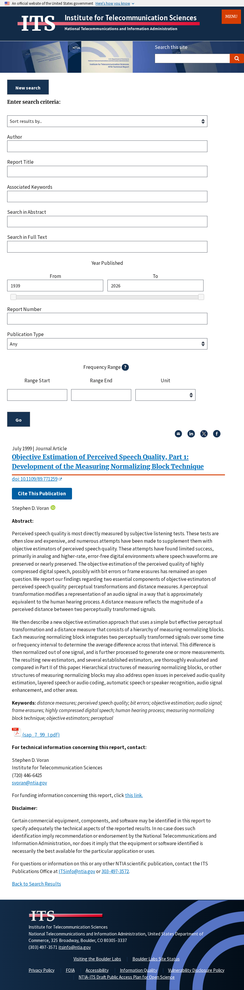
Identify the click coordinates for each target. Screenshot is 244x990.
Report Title (20, 162)
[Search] (237, 58)
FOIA (70, 970)
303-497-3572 (115, 871)
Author (14, 137)
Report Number (24, 309)
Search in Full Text (27, 237)
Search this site (171, 47)
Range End (101, 381)
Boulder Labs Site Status (156, 959)
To (155, 276)
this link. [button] (134, 795)
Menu (231, 16)
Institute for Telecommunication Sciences (131, 17)
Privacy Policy (41, 970)
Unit (165, 381)
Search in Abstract (26, 212)
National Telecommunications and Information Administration (121, 28)
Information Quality (138, 970)
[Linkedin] (191, 435)
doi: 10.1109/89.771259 (34, 479)
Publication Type (25, 334)
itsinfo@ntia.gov (75, 947)
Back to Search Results (36, 884)
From (55, 276)
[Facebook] (216, 435)
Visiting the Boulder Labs (97, 959)
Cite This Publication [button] (42, 493)
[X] (204, 435)
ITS (38, 23)
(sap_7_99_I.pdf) (41, 734)
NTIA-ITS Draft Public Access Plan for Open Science (127, 977)
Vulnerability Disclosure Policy (196, 970)
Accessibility (97, 970)
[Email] (178, 435)
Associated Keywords (29, 187)
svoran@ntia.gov (29, 782)
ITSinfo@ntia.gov (77, 871)
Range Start (37, 381)
